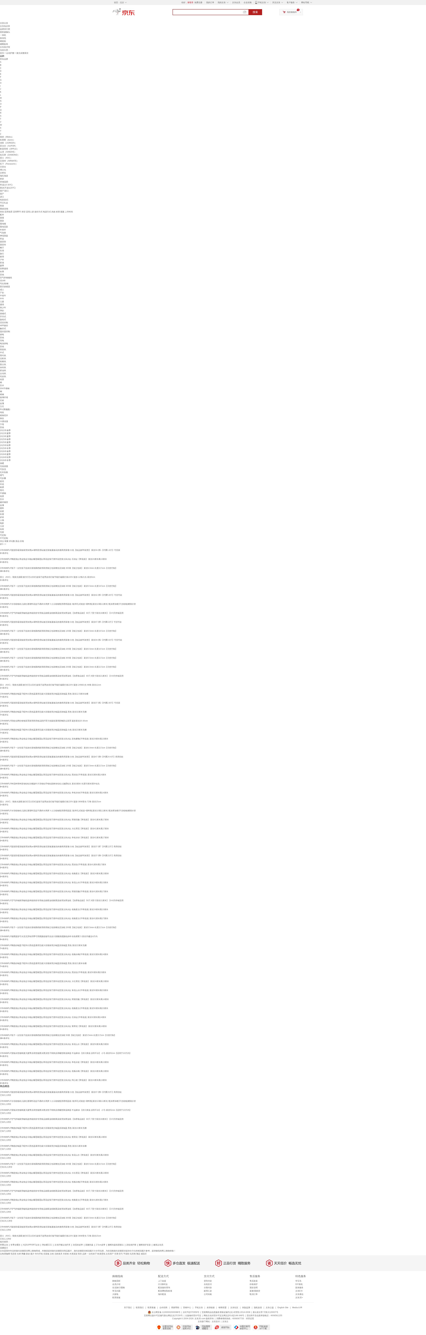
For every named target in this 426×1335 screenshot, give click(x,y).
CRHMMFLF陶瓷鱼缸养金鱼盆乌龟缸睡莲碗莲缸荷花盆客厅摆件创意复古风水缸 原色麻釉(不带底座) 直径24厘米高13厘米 (54, 739)
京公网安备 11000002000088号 (165, 1312)
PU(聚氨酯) (5, 409)
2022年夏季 (5, 433)
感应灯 (144, 1254)
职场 (2, 263)
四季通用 (4, 268)
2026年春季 (5, 451)
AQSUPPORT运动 (31, 1245)
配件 (2, 215)
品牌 (84, 1254)
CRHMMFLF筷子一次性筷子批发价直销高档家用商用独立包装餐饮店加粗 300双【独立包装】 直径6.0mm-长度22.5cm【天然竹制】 (58, 568)
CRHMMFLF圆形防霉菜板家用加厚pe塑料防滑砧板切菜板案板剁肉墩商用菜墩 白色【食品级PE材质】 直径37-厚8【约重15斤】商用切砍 (61, 855)
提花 (2, 481)
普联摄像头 (5, 32)
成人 (2, 289)
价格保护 (254, 1284)
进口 (2, 197)
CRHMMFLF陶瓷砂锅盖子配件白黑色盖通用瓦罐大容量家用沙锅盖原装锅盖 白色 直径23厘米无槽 (43, 730)
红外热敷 (4, 472)
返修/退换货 (255, 1291)
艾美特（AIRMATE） (9, 161)
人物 (2, 520)
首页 (2, 53)
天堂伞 (3, 167)
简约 (2, 490)
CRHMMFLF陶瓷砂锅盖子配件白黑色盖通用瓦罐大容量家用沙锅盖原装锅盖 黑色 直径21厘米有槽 (43, 963)
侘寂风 (3, 376)
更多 (2, 179)
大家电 (115, 1294)
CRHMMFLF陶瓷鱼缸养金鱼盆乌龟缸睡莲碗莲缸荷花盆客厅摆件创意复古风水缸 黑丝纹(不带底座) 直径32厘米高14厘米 (53, 775)
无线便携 (4, 466)
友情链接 (211, 1307)
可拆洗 (3, 469)
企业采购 (248, 2)
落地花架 (4, 227)
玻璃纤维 (4, 397)
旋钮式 (3, 319)
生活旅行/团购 (118, 1287)
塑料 (2, 508)
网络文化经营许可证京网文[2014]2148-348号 (224, 1315)
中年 (2, 298)
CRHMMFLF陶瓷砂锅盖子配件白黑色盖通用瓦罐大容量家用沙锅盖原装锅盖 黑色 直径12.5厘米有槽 (44, 694)
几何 (2, 526)
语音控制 (4, 322)
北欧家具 (58, 1254)
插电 (2, 334)
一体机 (3, 35)
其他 (2, 274)
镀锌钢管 (4, 502)
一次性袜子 (92, 1254)
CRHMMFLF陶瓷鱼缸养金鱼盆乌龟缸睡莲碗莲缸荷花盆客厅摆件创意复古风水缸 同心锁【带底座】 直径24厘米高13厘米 (53, 1080)
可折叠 (3, 478)
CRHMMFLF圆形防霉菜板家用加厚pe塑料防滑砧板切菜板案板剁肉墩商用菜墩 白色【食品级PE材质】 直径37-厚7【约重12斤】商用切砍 (61, 846)
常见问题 (116, 1291)
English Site (283, 1307)
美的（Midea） (7, 137)
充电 (2, 340)
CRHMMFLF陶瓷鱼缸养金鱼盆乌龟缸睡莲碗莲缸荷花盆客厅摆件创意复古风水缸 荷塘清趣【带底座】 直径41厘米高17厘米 (54, 819)
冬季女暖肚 (15, 1245)
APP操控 (4, 325)
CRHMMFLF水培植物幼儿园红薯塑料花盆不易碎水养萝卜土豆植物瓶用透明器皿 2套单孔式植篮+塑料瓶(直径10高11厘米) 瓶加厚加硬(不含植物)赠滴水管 (68, 810)
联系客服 (116, 1297)
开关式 (3, 316)
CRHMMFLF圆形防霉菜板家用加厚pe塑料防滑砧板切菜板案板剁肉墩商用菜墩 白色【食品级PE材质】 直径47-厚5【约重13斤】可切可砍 (61, 622)
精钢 (2, 394)
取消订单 (254, 1294)
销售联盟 (222, 1307)
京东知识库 (5, 26)
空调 (116, 1254)
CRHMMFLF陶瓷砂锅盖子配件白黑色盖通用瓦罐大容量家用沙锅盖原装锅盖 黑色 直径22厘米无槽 (43, 945)
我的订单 (210, 2)
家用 (2, 257)
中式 (2, 352)
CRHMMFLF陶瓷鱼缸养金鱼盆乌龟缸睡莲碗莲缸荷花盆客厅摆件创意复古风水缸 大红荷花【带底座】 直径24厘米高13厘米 (54, 981)
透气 (2, 475)
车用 (2, 251)
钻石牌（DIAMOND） (9, 155)
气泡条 (3, 233)
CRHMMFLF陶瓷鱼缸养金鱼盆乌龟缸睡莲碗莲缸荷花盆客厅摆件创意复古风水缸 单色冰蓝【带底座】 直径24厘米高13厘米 (54, 1062)
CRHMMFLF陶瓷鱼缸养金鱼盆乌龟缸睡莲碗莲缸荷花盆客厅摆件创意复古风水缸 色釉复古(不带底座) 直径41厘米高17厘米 (54, 918)
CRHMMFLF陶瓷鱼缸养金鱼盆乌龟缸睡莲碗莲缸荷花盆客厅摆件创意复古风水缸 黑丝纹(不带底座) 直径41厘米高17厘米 (53, 864)
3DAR (2, 280)
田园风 (3, 349)
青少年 (3, 307)
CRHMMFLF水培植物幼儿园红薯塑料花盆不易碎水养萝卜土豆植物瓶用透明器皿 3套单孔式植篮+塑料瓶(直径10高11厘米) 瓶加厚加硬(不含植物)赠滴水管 (68, 604)
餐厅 (2, 248)
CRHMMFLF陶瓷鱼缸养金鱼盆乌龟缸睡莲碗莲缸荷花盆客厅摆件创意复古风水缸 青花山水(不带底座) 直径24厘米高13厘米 (54, 882)
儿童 (2, 301)
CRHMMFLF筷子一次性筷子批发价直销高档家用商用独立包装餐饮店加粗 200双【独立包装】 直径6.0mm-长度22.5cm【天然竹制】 (58, 667)
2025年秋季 (5, 445)
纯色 (2, 412)
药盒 (2, 239)
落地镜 (3, 224)
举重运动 (4, 1245)
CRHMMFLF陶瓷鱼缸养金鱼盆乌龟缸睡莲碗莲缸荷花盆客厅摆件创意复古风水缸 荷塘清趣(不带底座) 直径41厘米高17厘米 (54, 891)
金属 (2, 403)
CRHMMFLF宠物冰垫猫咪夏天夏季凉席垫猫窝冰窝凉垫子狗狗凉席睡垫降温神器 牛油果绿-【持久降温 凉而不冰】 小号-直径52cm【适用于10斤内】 (65, 1053)
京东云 (225, 1321)
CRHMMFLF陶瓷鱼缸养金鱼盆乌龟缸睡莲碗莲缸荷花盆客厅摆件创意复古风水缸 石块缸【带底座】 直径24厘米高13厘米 (53, 559)
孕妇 (2, 310)
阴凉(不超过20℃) (7, 188)
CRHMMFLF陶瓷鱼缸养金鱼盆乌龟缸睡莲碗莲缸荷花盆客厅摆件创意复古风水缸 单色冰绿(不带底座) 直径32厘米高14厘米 (54, 793)
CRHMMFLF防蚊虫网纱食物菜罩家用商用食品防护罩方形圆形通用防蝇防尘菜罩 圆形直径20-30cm (44, 721)
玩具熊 (133, 1254)
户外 (2, 260)
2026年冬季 (5, 460)
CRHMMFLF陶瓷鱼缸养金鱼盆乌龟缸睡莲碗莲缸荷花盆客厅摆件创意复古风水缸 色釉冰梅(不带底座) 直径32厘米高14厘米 (54, 954)
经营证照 (250, 1318)
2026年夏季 (5, 454)
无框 (2, 532)
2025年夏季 (5, 442)
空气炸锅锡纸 (6, 277)
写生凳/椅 (4, 283)
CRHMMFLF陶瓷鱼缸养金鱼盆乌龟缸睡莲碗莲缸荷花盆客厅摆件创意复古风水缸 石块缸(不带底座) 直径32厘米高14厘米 (53, 1017)
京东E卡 (299, 1291)
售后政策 (254, 1281)
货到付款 (208, 1281)
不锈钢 (3, 493)
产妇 (2, 292)
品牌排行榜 (5, 29)
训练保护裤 (131, 1245)
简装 (2, 206)
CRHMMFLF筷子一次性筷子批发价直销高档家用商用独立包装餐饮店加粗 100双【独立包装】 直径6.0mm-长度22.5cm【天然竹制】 (58, 748)
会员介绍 (116, 1284)
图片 (32, 1254)
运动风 (3, 373)
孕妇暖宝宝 (47, 1245)
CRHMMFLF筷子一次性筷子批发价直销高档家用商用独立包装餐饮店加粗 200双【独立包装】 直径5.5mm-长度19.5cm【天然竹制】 (58, 649)
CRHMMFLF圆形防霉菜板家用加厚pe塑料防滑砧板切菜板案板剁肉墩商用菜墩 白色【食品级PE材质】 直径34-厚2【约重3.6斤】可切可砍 (61, 640)
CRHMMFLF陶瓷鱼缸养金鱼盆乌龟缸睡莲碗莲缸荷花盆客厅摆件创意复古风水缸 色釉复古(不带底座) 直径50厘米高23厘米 (54, 1008)
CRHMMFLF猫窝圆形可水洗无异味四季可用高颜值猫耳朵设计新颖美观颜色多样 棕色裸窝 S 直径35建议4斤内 (49, 936)
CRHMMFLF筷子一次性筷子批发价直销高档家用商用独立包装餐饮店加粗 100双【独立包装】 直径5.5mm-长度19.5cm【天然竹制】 (58, 631)
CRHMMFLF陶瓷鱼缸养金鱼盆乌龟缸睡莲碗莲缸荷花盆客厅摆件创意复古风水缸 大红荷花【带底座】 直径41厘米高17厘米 (54, 828)
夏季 (2, 266)
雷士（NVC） (6, 158)
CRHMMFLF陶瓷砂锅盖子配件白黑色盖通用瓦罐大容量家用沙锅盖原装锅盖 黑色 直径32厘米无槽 (43, 712)
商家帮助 (175, 1307)
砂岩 (2, 517)
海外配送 (162, 1294)
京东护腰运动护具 (62, 1245)
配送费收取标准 (165, 1291)
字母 (2, 424)
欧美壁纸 (101, 1254)
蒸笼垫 (3, 242)
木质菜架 (73, 1254)
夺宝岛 (298, 1281)
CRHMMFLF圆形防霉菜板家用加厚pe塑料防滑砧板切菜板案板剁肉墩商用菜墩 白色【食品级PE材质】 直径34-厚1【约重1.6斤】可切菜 (60, 550)
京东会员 (236, 2)
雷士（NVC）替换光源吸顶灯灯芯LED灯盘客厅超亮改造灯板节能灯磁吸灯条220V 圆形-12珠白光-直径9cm (47, 577)
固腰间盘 (89, 1245)
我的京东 (222, 2)
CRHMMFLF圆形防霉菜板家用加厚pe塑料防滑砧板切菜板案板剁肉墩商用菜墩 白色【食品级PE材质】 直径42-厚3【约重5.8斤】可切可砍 (61, 595)
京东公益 (270, 1307)
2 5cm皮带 (100, 1245)
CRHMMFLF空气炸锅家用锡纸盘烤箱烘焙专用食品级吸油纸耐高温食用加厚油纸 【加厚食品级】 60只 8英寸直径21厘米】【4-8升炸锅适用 (61, 676)
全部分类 (4, 23)
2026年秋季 (5, 457)
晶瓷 (2, 511)
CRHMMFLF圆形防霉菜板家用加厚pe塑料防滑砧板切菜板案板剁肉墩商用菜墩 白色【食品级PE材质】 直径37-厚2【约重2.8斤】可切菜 (60, 703)
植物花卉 (4, 415)
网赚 (23, 1254)
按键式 (3, 313)
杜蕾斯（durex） (7, 140)
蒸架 (2, 221)
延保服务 (299, 1287)
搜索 (255, 12)
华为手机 (39, 1254)
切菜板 (46, 1254)
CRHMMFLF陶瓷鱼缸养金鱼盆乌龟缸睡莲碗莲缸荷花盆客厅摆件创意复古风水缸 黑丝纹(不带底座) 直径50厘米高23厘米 (53, 972)
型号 (121, 1254)
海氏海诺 (4, 176)
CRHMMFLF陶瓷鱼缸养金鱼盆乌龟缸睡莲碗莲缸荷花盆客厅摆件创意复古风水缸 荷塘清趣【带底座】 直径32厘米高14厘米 (54, 999)
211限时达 (163, 1284)
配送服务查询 (164, 1287)
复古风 (3, 364)
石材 (2, 400)
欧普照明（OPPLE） (9, 149)
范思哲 (13, 1254)
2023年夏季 (5, 436)
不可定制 (4, 538)
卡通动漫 (4, 421)
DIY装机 (299, 1284)
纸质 (2, 379)
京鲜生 (3, 173)
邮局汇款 (208, 1291)
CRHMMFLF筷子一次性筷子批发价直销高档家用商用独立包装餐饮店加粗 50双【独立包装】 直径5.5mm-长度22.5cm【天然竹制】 (58, 1035)
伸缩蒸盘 (4, 236)
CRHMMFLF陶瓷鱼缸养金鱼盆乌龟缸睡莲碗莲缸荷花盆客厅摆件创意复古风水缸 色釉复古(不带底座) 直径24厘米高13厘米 (54, 909)
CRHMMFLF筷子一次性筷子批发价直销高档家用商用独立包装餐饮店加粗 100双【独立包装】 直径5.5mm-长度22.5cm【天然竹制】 (58, 766)
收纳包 (3, 38)
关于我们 (128, 1307)
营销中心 (187, 1307)
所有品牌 (4, 59)
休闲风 (3, 367)
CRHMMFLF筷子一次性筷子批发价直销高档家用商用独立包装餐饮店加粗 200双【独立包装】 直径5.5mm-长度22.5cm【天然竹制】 (58, 927)
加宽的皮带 (78, 1245)
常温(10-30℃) (6, 185)
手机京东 (262, 2)
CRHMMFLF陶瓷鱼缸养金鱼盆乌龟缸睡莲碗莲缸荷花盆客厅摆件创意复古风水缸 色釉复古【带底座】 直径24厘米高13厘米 (54, 873)
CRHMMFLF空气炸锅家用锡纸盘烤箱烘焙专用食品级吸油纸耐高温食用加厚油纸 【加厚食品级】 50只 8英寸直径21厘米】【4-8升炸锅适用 (61, 900)
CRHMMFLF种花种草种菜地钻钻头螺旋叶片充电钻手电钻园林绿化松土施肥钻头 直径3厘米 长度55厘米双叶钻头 (50, 784)
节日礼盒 (4, 203)
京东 (134, 13)
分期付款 (208, 1287)
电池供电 (4, 343)
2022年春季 (5, 430)
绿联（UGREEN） (8, 143)
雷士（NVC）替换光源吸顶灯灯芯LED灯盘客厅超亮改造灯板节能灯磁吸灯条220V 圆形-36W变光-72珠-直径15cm (50, 802)
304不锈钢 (4, 388)
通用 (2, 304)
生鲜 (19, 1254)
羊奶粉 (66, 1254)
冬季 (2, 271)
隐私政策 (258, 1307)
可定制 (3, 535)
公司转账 (208, 1294)
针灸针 (3, 230)
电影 (2, 523)
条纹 (2, 418)
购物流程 (116, 1281)
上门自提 (162, 1281)
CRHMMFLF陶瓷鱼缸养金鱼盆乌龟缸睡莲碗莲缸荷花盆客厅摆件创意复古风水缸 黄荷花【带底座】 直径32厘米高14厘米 (53, 1026)
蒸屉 (2, 218)
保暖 (2, 463)
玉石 (2, 406)
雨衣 (80, 1254)
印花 (2, 484)
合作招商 (163, 1307)
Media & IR (297, 1307)
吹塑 (2, 514)
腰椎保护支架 (145, 1245)
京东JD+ (299, 1297)
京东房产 (110, 1254)
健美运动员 (158, 1245)
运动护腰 (10, 53)
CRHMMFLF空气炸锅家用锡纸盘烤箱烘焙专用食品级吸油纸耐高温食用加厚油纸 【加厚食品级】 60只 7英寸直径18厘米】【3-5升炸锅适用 (61, 613)
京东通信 (299, 1294)
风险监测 (246, 1307)
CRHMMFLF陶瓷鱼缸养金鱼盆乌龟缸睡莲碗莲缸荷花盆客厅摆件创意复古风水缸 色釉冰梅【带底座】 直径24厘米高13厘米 (54, 1071)
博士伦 (3, 170)
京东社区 (234, 1307)
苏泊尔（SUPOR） (8, 146)
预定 (138, 1254)
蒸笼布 (3, 245)
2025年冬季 (5, 448)
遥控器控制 (5, 331)
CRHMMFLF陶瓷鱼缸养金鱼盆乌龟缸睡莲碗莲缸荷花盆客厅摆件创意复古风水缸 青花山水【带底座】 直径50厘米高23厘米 (54, 1044)
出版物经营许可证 (193, 1315)
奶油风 (3, 370)
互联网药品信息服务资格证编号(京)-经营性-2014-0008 (226, 1312)
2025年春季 (5, 439)
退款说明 (254, 1287)
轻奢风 (3, 361)
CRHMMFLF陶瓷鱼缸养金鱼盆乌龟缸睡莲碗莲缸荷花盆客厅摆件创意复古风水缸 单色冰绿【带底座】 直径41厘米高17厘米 (54, 837)
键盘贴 (3, 41)
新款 (28, 1254)
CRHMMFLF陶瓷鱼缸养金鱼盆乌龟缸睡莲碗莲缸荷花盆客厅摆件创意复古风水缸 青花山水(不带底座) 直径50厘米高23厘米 (54, 990)
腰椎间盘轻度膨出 (116, 1245)
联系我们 (140, 1307)
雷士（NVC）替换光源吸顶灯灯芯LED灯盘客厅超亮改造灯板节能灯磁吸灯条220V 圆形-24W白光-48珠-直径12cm (50, 685)
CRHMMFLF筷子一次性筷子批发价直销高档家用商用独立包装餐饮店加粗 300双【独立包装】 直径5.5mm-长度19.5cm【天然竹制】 (58, 586)
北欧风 (3, 358)
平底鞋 (126, 1254)
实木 (2, 385)
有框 (2, 529)
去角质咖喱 (5, 1254)
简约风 (3, 355)
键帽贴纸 (4, 44)
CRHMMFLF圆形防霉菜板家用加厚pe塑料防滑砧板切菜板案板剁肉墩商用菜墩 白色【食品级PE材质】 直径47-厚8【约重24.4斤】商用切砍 (61, 757)
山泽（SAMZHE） (8, 152)
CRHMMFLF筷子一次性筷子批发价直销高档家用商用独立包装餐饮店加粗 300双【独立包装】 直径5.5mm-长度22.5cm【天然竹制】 (58, 658)
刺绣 (2, 487)
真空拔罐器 (5, 286)
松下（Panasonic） (9, 164)
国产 (2, 194)
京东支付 (216, 1321)
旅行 (2, 254)
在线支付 (208, 1284)
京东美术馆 (5, 47)
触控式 (3, 328)
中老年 (3, 295)
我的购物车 (292, 12)
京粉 (52, 1254)
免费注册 (198, 2)
